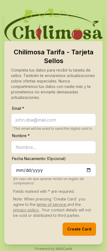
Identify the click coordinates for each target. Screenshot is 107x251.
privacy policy (26, 210)
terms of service (52, 204)
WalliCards (63, 249)
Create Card (79, 229)
